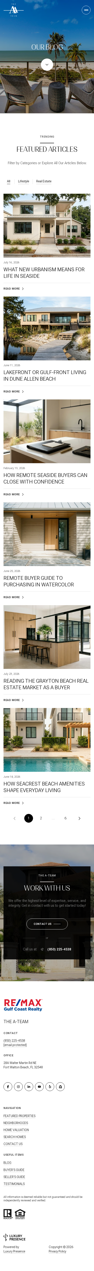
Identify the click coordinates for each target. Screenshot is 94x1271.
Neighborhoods (15, 1123)
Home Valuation (16, 1130)
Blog (7, 1162)
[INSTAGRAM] (18, 1086)
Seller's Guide (14, 1177)
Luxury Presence (14, 1251)
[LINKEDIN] (28, 1086)
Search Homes (14, 1137)
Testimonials (14, 1184)
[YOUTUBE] (39, 1086)
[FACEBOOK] (7, 1086)
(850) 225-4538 (59, 949)
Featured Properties (19, 1116)
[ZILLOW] (60, 1086)
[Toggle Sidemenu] (86, 10)
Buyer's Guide (13, 1170)
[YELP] (49, 1086)
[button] (47, 924)
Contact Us (13, 1144)
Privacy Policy (57, 1251)
